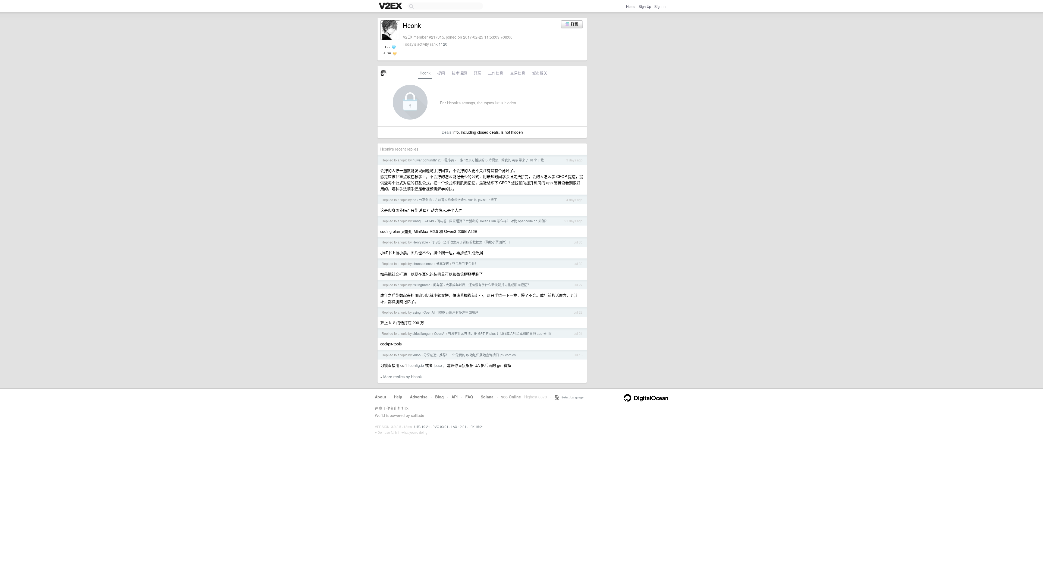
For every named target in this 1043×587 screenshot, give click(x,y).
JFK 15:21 (476, 426)
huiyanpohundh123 (427, 160)
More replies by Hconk (402, 376)
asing (417, 312)
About (380, 396)
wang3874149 (423, 220)
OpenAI (429, 312)
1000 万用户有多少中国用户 (457, 312)
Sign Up (645, 6)
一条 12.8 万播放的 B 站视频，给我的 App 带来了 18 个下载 (500, 160)
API (454, 396)
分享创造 (425, 199)
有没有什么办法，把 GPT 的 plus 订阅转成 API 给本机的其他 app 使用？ (500, 333)
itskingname (422, 284)
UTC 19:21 (422, 426)
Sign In (659, 6)
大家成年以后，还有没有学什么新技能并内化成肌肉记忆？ (488, 284)
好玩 (477, 73)
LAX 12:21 (458, 426)
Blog (439, 396)
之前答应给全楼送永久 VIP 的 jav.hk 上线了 (466, 199)
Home (630, 6)
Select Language (571, 397)
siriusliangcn (422, 333)
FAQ (469, 396)
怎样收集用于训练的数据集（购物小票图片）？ (477, 242)
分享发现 (442, 263)
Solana (487, 396)
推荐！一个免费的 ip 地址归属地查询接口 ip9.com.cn (477, 354)
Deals (446, 132)
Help (398, 396)
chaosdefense (423, 263)
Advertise (419, 396)
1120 (443, 44)
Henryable (420, 242)
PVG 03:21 (440, 426)
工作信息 (495, 73)
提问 (441, 73)
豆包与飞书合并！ (465, 263)
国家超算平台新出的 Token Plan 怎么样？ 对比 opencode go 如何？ (498, 220)
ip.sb (438, 365)
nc (414, 199)
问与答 (442, 220)
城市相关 (539, 73)
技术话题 (459, 73)
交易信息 (517, 73)
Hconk (425, 73)
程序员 (449, 160)
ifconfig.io (416, 365)
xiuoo (417, 354)
